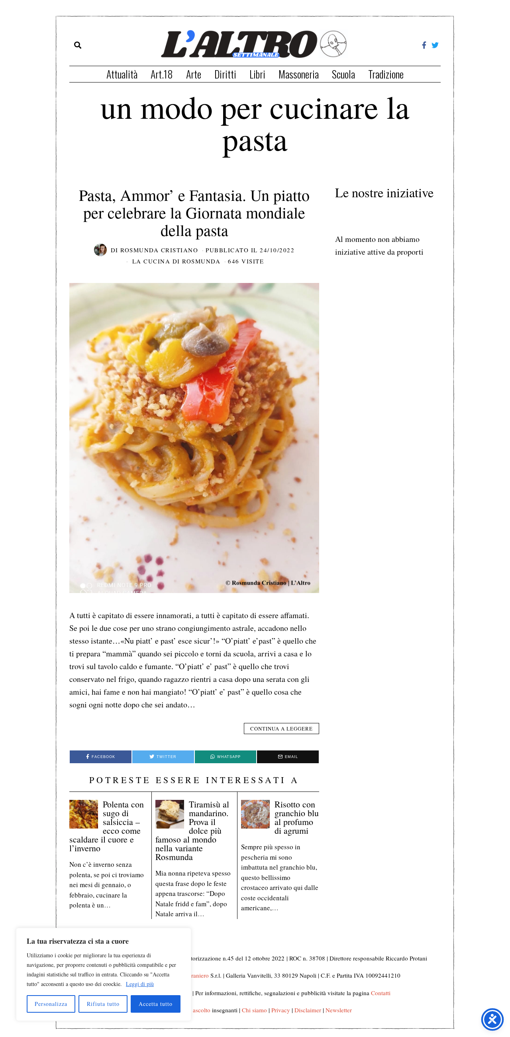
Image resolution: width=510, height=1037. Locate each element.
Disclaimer (307, 1010)
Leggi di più (140, 984)
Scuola (343, 74)
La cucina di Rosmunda (176, 261)
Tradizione (386, 74)
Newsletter (339, 1010)
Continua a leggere (281, 728)
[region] (103, 974)
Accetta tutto (156, 1004)
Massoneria (299, 74)
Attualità (121, 74)
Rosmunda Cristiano (159, 250)
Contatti (380, 993)
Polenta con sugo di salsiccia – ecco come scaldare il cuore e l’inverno (106, 826)
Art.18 (162, 74)
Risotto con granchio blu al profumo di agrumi (297, 817)
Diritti (225, 74)
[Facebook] (424, 45)
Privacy (280, 1010)
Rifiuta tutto (103, 1004)
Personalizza (51, 1004)
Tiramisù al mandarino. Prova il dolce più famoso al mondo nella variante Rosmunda (192, 830)
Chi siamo (254, 1010)
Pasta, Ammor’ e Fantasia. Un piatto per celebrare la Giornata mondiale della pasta (194, 212)
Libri (257, 74)
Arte (193, 74)
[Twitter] (435, 45)
